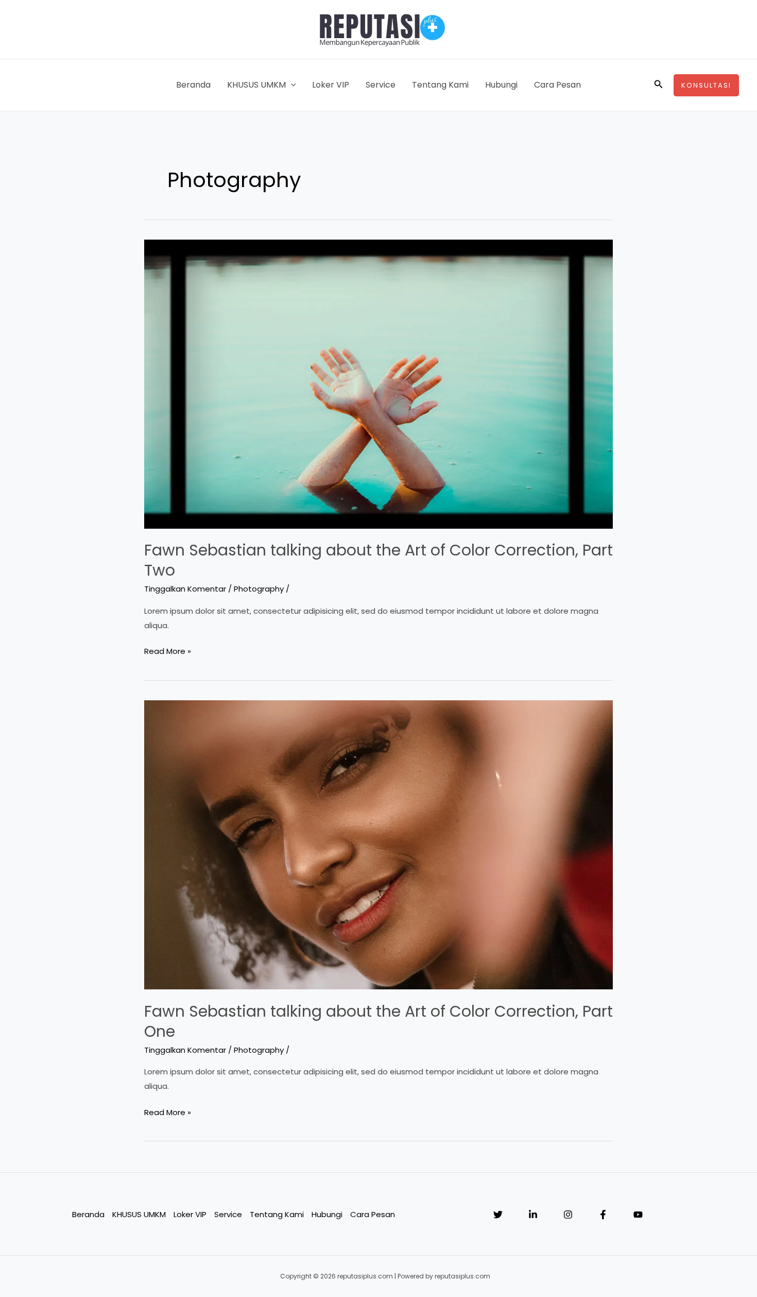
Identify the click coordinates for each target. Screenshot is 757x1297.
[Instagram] (568, 1214)
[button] (291, 85)
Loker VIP (330, 85)
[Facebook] (603, 1214)
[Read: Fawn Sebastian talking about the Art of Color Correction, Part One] (378, 844)
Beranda (193, 85)
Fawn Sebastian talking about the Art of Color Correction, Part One (378, 1021)
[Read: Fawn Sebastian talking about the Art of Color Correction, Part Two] (378, 383)
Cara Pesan (557, 85)
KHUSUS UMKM (256, 85)
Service (380, 85)
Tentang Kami (440, 85)
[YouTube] (638, 1214)
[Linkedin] (533, 1214)
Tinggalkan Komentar (185, 588)
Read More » (167, 652)
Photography (259, 588)
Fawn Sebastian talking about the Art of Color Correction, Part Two (378, 560)
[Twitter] (498, 1214)
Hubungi (501, 85)
